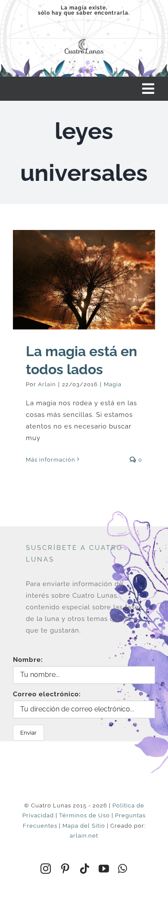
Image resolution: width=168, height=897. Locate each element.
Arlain (47, 384)
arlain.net (84, 835)
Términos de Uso (84, 815)
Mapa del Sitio (83, 826)
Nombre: (28, 660)
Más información (50, 459)
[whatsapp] (123, 868)
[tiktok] (84, 868)
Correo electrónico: (47, 694)
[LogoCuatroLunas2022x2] (84, 39)
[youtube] (104, 868)
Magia (112, 384)
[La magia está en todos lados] (84, 279)
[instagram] (45, 868)
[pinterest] (65, 868)
